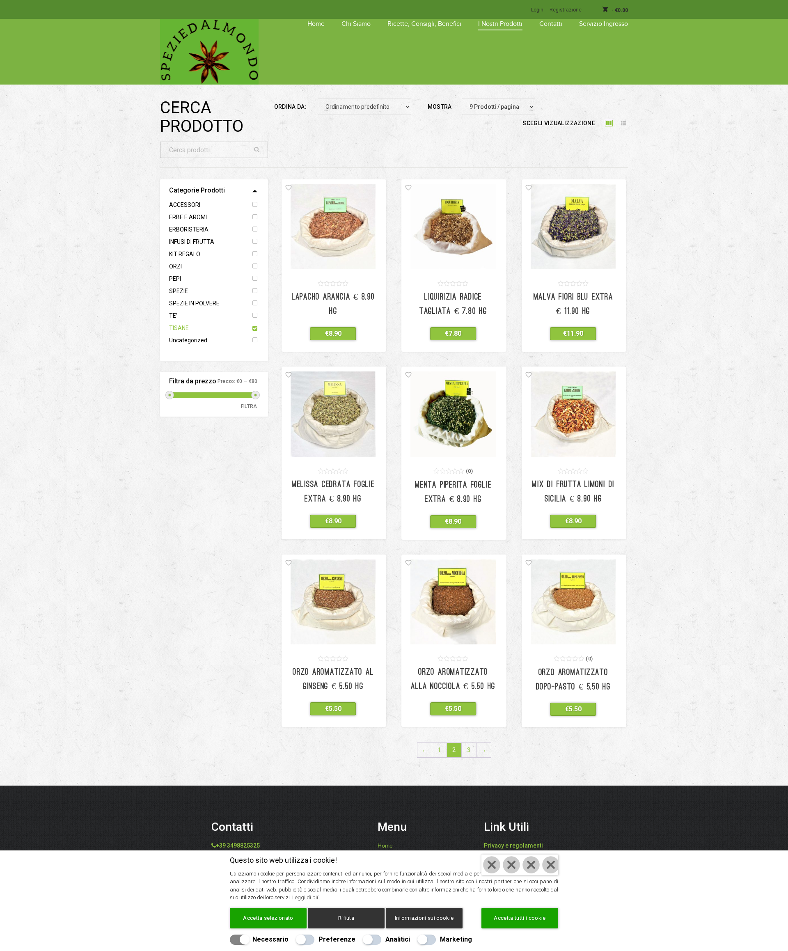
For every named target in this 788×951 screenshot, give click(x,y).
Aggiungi (328, 333)
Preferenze (336, 939)
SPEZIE (178, 291)
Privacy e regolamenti (513, 845)
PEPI (175, 278)
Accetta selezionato (268, 918)
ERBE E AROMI (188, 217)
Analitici (397, 939)
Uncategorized (188, 340)
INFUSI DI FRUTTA (191, 241)
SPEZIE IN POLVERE (194, 303)
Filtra (249, 406)
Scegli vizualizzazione (558, 123)
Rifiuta (346, 918)
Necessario (270, 939)
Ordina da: (290, 106)
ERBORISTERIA (188, 229)
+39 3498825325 (238, 845)
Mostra (440, 106)
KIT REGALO (184, 254)
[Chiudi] (519, 865)
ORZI (175, 266)
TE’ (173, 315)
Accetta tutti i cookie (519, 918)
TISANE (179, 328)
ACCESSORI (184, 205)
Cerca (257, 150)
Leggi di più (306, 897)
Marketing (456, 939)
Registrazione (566, 10)
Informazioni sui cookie (424, 918)
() (469, 471)
